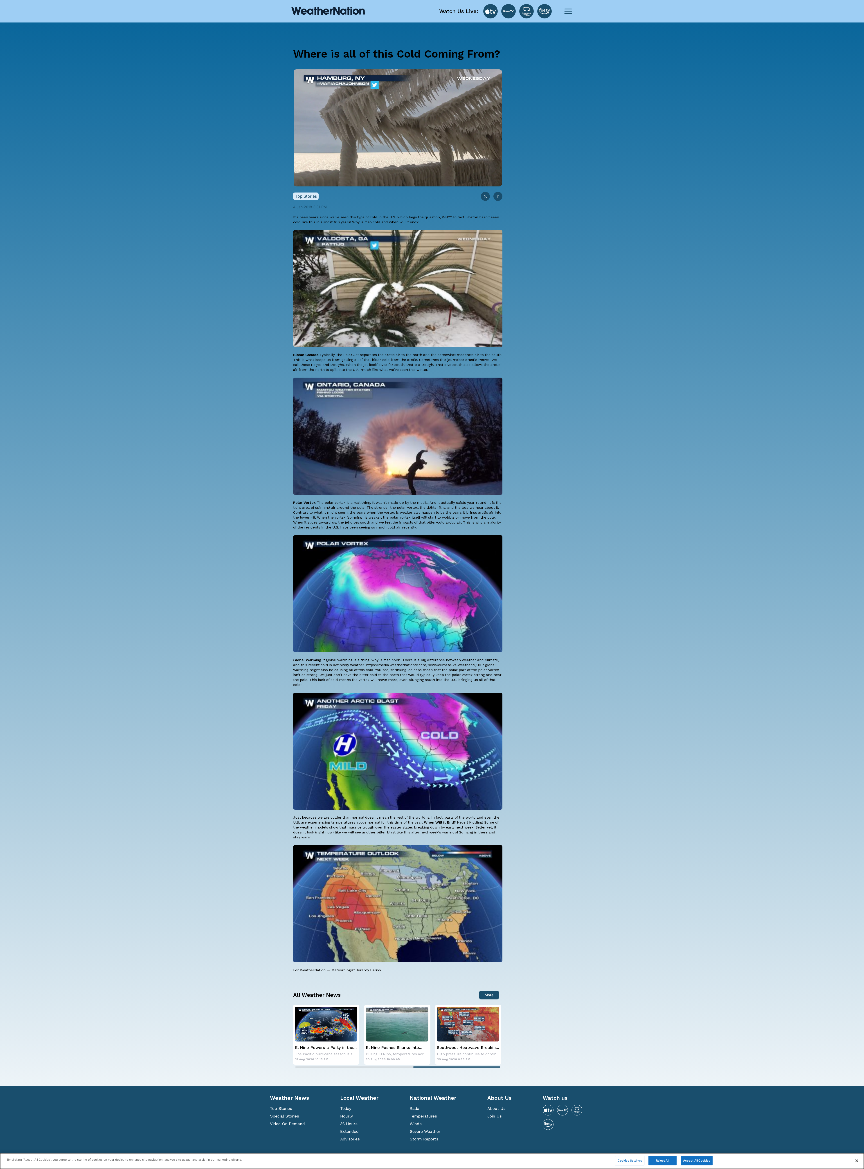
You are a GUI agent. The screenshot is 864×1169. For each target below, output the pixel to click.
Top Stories (281, 1108)
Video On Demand (287, 1123)
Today (345, 1108)
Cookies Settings (630, 1160)
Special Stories (284, 1116)
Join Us (494, 1116)
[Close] (857, 1161)
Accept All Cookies (696, 1160)
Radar (415, 1108)
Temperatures (423, 1116)
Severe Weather (425, 1131)
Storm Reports (424, 1139)
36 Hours (349, 1123)
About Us (496, 1108)
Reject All (662, 1160)
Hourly (346, 1116)
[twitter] (485, 197)
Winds (416, 1123)
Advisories (350, 1139)
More (489, 995)
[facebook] (498, 197)
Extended (349, 1131)
